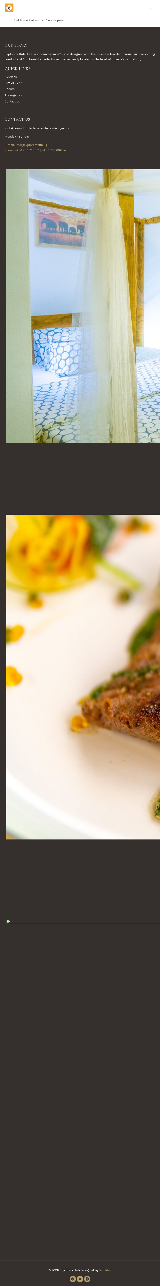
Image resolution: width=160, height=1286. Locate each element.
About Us (11, 76)
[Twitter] (80, 1279)
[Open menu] (151, 8)
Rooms (10, 89)
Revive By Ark (14, 83)
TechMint (105, 1270)
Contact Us (12, 101)
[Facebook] (73, 1279)
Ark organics (13, 95)
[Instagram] (87, 1279)
